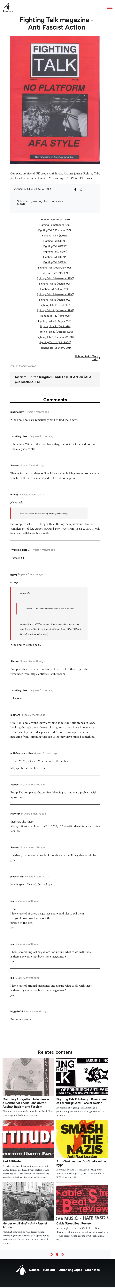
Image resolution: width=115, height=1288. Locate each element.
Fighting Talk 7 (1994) (55, 251)
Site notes (92, 1270)
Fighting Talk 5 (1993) (55, 241)
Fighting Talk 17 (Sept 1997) (55, 305)
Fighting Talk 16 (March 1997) (55, 299)
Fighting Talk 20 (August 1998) (55, 321)
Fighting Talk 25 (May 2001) (55, 347)
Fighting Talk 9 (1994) (55, 262)
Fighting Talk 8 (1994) (55, 257)
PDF (38, 382)
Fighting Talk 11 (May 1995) (55, 273)
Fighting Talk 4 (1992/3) (55, 235)
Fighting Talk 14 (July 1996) (55, 289)
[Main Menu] (109, 7)
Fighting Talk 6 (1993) (55, 246)
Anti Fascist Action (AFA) (38, 189)
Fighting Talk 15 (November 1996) (55, 294)
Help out (49, 1270)
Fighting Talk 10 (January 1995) (55, 267)
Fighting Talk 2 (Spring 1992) (55, 224)
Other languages (70, 1270)
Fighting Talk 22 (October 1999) (55, 331)
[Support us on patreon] (57, 1254)
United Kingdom (40, 377)
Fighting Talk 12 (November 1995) (55, 278)
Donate (34, 1270)
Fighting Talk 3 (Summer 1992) (55, 230)
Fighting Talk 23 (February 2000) (55, 337)
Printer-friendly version (23, 365)
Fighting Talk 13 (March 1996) (55, 283)
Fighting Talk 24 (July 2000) (55, 342)
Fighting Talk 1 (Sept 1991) (55, 219)
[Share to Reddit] (81, 189)
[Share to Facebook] (75, 189)
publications (24, 382)
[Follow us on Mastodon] (62, 1254)
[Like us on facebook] (51, 1254)
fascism (20, 377)
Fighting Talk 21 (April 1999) (55, 326)
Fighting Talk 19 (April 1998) (55, 315)
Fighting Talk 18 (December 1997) (55, 310)
